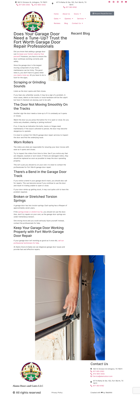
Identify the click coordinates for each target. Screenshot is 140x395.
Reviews (57, 23)
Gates (56, 19)
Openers (68, 19)
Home (56, 14)
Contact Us (76, 23)
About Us (66, 14)
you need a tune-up (21, 75)
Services (80, 19)
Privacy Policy (57, 393)
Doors (76, 14)
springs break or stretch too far (30, 212)
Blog (66, 23)
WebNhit (109, 393)
